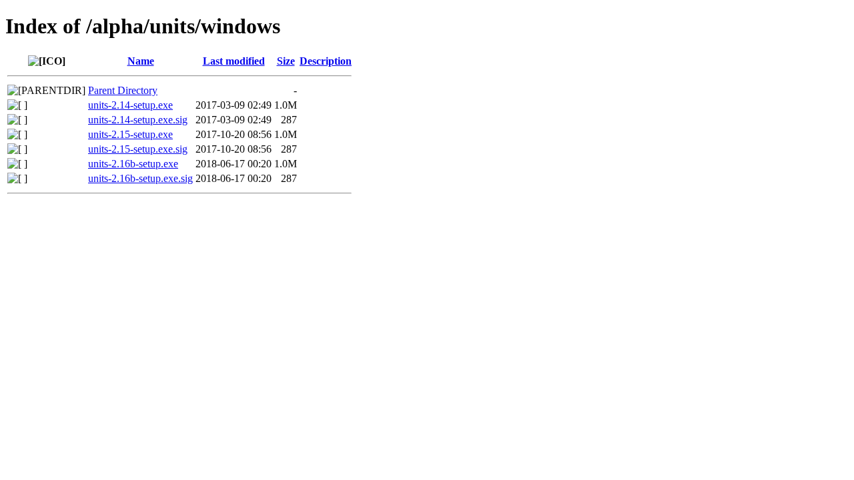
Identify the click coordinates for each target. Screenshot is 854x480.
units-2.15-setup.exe (130, 134)
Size (286, 61)
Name (140, 61)
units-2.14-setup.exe (130, 105)
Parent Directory (122, 90)
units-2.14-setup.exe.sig (137, 119)
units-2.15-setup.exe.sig (137, 149)
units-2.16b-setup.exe (133, 163)
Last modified (234, 61)
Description (326, 61)
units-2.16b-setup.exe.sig (140, 178)
